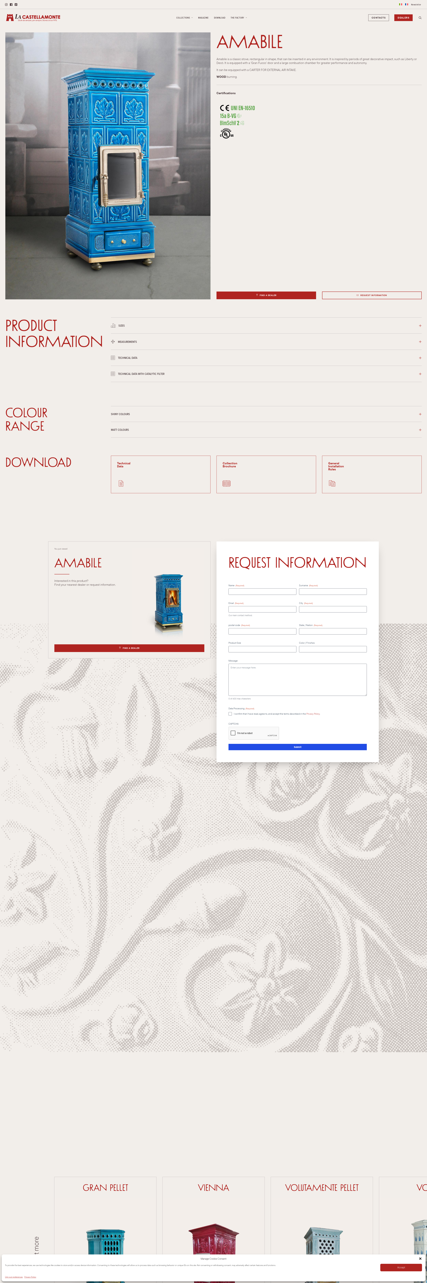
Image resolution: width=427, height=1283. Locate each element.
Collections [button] (183, 17)
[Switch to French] (406, 4)
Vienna (213, 1187)
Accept (401, 1267)
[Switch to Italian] (400, 4)
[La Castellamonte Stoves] (33, 18)
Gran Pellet (105, 1187)
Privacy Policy (30, 1276)
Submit (297, 747)
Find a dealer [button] (268, 295)
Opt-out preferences (14, 1276)
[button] (420, 1258)
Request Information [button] (373, 295)
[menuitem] (400, 4)
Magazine (203, 17)
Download (220, 17)
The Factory (237, 17)
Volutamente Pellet (321, 1187)
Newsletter (416, 4)
